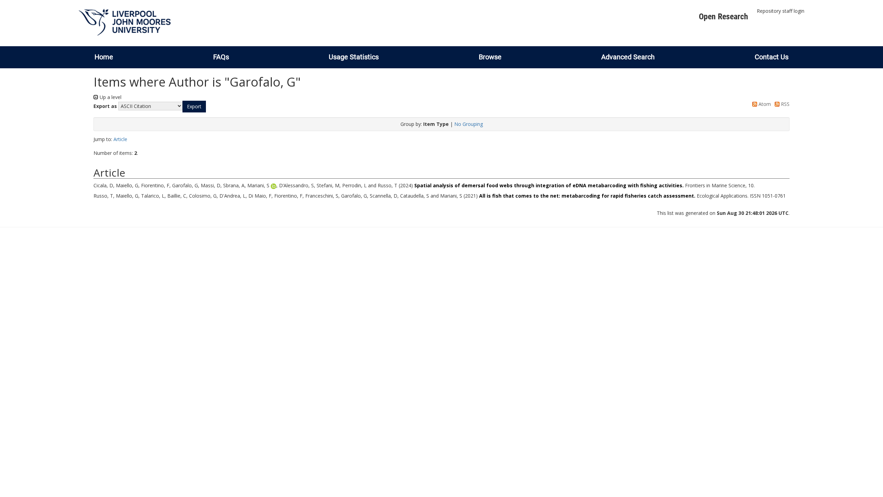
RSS (785, 104)
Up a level (109, 97)
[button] (194, 106)
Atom (764, 104)
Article (120, 139)
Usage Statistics (354, 57)
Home (104, 57)
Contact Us (771, 57)
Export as (105, 106)
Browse (490, 57)
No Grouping (468, 124)
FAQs (221, 57)
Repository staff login (780, 11)
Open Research (723, 16)
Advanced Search (628, 57)
